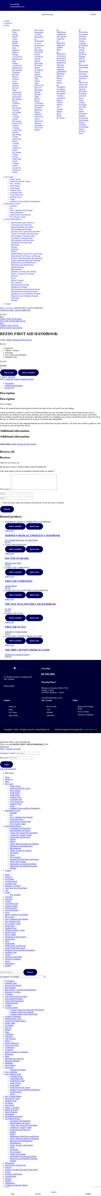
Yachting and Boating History (16, 1185)
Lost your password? (8, 769)
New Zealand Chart (12, 921)
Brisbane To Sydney (13, 886)
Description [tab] (7, 393)
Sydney (8, 955)
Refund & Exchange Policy (15, 937)
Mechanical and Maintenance (21, 846)
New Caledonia (11, 1072)
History (13, 842)
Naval (12, 855)
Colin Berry (9, 632)
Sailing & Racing (11, 1110)
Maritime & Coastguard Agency (17, 655)
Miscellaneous (15, 848)
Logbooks (9, 1050)
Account (38, 1194)
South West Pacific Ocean (20, 788)
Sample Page (10, 939)
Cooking (8, 1005)
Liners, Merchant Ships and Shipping (24, 844)
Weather (13, 868)
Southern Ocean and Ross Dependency (25, 808)
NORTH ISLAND (17, 1081)
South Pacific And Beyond (20, 822)
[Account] (38, 1190)
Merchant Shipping (12, 1061)
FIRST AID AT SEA (15, 627)
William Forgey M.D (13, 563)
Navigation (14, 853)
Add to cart (8, 373)
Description (9, 383)
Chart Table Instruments (14, 1001)
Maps (7, 1056)
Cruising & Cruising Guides (21, 835)
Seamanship (9, 1114)
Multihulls (9, 1063)
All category (10, 981)
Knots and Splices (12, 1045)
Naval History (10, 1065)
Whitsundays (10, 963)
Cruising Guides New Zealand (22, 1012)
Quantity (3, 365)
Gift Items (9, 1036)
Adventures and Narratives (20, 828)
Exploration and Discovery (20, 837)
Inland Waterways (12, 1043)
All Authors (9, 879)
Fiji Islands (9, 1025)
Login (6, 764)
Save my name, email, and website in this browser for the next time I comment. (33, 503)
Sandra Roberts (11, 586)
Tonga (12, 806)
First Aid (9, 308)
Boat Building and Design (20, 830)
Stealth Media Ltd (90, 729)
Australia (13, 813)
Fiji (11, 815)
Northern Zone (15, 797)
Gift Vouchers (10, 1039)
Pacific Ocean (15, 786)
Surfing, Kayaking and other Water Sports (21, 1170)
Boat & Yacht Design (13, 985)
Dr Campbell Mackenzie (14, 540)
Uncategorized (10, 1176)
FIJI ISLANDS (11, 908)
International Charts (12, 810)
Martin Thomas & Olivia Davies (19, 340)
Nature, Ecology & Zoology (21, 850)
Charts (7, 892)
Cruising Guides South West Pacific (24, 1014)
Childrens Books (11, 1003)
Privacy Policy (10, 935)
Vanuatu (8, 1178)
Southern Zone (15, 804)
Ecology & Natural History (15, 1021)
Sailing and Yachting (18, 862)
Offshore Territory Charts (15, 930)
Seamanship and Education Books (23, 864)
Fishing (13, 839)
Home (2, 308)
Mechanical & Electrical (14, 1059)
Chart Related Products (14, 999)
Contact (8, 870)
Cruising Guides (11, 906)
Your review (5, 489)
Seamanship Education (14, 1116)
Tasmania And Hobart (13, 957)
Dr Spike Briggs (31, 540)
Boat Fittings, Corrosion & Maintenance (20, 990)
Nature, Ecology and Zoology (21, 1145)
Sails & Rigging (11, 1112)
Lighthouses (9, 1047)
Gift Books (9, 1034)
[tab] (53, 383)
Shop (12, 1194)
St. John (8, 609)
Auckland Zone (16, 799)
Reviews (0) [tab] (7, 451)
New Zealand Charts (13, 1074)
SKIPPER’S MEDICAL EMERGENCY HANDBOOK (32, 535)
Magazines (9, 1054)
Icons (7, 912)
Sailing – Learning (12, 1107)
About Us (9, 779)
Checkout (8, 897)
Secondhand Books (12, 1119)
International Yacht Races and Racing (24, 859)
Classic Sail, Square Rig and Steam (23, 833)
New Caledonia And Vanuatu (21, 817)
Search (30, 972)
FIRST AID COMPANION (18, 581)
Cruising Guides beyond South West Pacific (27, 1010)
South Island (15, 795)
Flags (7, 1032)
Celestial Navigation (18, 1070)
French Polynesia (16, 819)
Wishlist (88, 1194)
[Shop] (12, 1190)
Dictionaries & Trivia (13, 1019)
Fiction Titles (10, 1023)
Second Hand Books (13, 826)
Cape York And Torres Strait (16, 888)
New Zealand (15, 790)
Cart (6, 890)
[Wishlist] (88, 1190)
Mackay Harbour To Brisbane (16, 915)
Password (4, 758)
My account (9, 917)
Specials (8, 1167)
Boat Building (10, 988)
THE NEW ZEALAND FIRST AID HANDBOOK (30, 604)
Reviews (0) (9, 388)
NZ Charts (9, 784)
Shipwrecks (9, 1163)
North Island (15, 793)
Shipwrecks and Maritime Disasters (23, 866)
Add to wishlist (28, 373)
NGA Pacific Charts (17, 824)
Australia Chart (11, 884)
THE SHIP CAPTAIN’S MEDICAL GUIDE (27, 650)
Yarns (7, 1187)
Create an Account (13, 749)
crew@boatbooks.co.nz (51, 697)
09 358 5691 (48, 674)
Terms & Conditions (13, 959)
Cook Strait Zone (16, 802)
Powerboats (9, 1105)
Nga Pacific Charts (12, 1099)
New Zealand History (13, 1096)
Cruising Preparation (13, 1016)
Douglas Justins (21, 632)
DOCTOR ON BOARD (17, 558)
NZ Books (9, 1103)
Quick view (34, 526)
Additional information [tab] (14, 430)
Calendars (9, 994)
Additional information (14, 386)
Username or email (8, 753)
